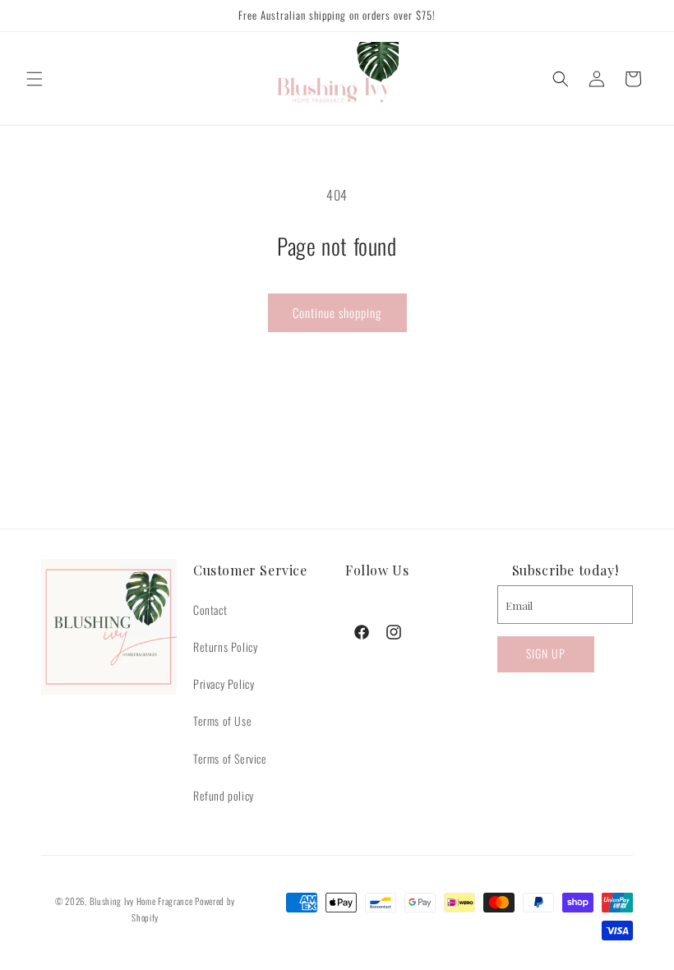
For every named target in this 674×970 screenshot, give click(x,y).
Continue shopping (337, 312)
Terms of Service (230, 758)
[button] (34, 79)
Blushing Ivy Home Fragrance (141, 901)
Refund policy (223, 795)
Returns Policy (225, 646)
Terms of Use (222, 720)
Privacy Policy (223, 683)
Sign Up (546, 653)
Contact (210, 609)
